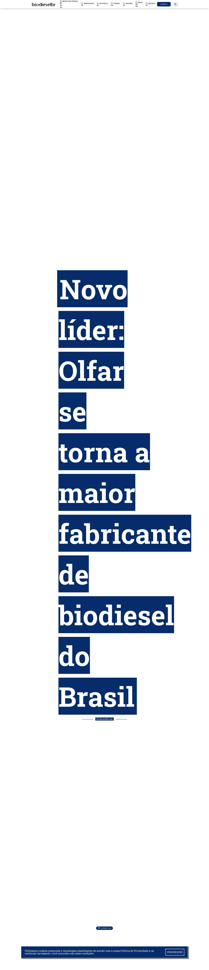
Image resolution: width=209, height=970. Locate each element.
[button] (102, 4)
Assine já (163, 4)
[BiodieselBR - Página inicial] (43, 4)
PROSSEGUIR (174, 952)
